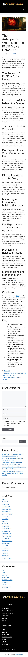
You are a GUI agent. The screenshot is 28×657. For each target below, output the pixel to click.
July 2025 (5, 516)
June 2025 (5, 519)
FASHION (4, 582)
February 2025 (6, 528)
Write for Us (5, 608)
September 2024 (7, 541)
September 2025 (7, 514)
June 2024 (5, 548)
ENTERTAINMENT (7, 580)
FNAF (17, 296)
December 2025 (6, 509)
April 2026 (5, 502)
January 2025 (6, 531)
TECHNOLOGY (6, 587)
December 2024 (6, 533)
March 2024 (5, 555)
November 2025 (6, 511)
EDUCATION (5, 577)
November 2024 (7, 536)
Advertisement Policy (8, 613)
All (3, 570)
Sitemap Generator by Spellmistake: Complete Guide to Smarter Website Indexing (12, 473)
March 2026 (5, 504)
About (4, 620)
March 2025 (5, 526)
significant (17, 280)
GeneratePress (19, 654)
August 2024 (6, 543)
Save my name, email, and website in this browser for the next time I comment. (14, 423)
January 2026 (6, 506)
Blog (3, 572)
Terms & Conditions (7, 611)
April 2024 (5, 553)
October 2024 (6, 538)
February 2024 (6, 558)
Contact (4, 618)
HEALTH (4, 585)
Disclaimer (5, 615)
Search (4, 438)
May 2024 (5, 550)
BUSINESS (7, 371)
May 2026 (5, 499)
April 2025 (5, 524)
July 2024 (5, 546)
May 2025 (5, 521)
